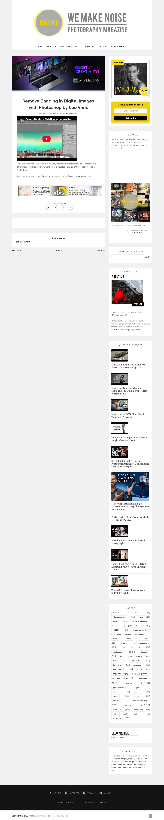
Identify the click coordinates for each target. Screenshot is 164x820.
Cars (136, 613)
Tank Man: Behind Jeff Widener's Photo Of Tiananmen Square (128, 366)
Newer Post (17, 250)
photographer (122, 678)
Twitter (56, 793)
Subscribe (130, 118)
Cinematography (119, 617)
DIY (80, 802)
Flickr (115, 621)
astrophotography (140, 630)
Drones (140, 617)
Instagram (73, 793)
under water (138, 710)
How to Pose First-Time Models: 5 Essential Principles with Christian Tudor (128, 566)
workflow (117, 718)
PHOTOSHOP (89, 802)
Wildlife (116, 630)
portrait (129, 683)
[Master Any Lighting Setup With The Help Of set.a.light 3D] (58, 73)
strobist (128, 705)
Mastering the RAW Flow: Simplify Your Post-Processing (128, 415)
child (129, 639)
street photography (139, 701)
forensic (138, 656)
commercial (122, 643)
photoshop (143, 678)
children (144, 639)
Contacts (102, 802)
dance (123, 647)
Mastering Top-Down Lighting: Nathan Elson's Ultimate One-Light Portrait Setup (129, 391)
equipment (117, 652)
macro (139, 669)
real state (117, 692)
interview (117, 665)
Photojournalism (130, 626)
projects (137, 688)
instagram (136, 661)
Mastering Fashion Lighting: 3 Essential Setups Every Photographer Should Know (130, 506)
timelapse (117, 710)
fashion (144, 652)
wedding (136, 714)
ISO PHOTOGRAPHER (139, 621)
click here (137, 232)
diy (139, 647)
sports (136, 696)
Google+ (107, 793)
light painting (118, 669)
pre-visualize (118, 688)
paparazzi (143, 674)
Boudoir (116, 613)
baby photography (124, 634)
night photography (120, 674)
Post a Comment (22, 241)
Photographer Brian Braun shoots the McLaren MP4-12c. (130, 518)
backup (142, 634)
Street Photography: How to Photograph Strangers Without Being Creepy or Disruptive (130, 463)
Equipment (70, 802)
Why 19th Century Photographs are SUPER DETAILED (129, 591)
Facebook (91, 793)
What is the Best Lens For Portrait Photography (128, 542)
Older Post (100, 250)
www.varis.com (85, 176)
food (122, 656)
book (115, 639)
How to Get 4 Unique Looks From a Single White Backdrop (129, 439)
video (115, 714)
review (137, 692)
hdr (114, 661)
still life (116, 701)
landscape (137, 665)
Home (59, 250)
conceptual (142, 643)
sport (115, 696)
